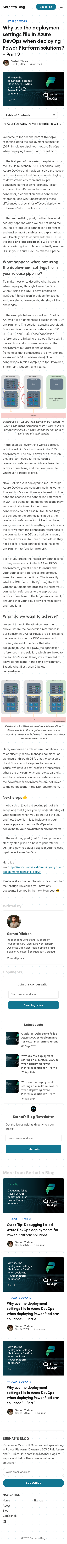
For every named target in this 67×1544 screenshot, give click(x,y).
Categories (9, 1515)
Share (55, 124)
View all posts (15, 958)
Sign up (38, 1500)
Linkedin (4, 1521)
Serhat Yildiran (20, 61)
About (6, 1505)
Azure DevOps (17, 21)
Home (6, 1500)
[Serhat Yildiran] (6, 62)
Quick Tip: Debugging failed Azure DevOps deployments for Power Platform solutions (32, 1230)
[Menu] (61, 7)
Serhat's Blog (38, 1538)
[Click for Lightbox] (33, 396)
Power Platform (38, 123)
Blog (5, 1510)
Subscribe (46, 6)
